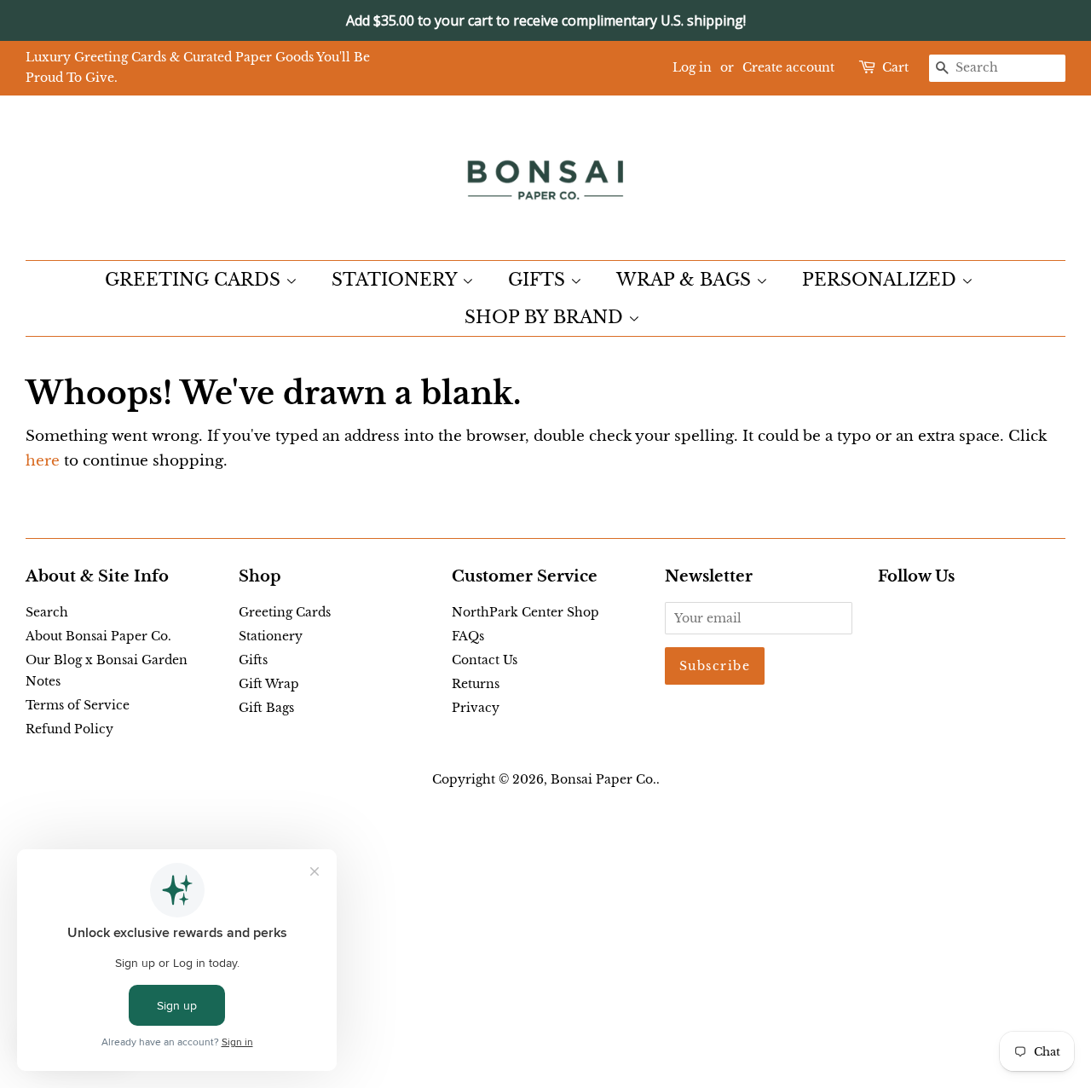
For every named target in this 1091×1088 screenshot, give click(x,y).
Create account (788, 67)
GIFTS (539, 279)
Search (47, 612)
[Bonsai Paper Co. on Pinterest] (915, 615)
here (43, 461)
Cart (895, 67)
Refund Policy (69, 729)
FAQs (468, 636)
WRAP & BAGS (686, 279)
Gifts (253, 660)
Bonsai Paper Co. (603, 779)
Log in (692, 67)
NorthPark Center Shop (525, 612)
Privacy (475, 707)
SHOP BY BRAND (546, 317)
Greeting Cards (285, 612)
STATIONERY (397, 279)
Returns (475, 684)
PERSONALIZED (881, 279)
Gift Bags (266, 707)
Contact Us (484, 660)
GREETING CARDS (195, 279)
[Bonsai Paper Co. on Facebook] (888, 615)
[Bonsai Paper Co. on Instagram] (942, 615)
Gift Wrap (269, 684)
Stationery (271, 636)
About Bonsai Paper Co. (98, 636)
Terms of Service (78, 705)
